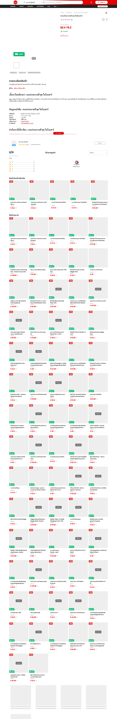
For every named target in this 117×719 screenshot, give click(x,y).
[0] (91, 2)
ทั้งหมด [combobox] (92, 153)
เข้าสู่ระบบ (102, 2)
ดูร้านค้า (100, 143)
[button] (102, 6)
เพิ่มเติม (59, 133)
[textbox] (58, 111)
